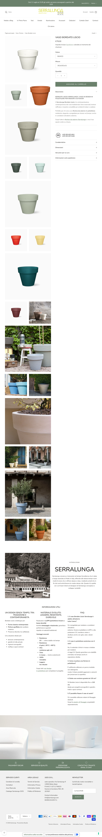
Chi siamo (51, 26)
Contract (95, 21)
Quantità (58, 71)
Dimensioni (59, 148)
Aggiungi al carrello (76, 84)
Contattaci (9, 785)
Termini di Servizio (34, 782)
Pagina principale (9, 33)
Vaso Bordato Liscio (30, 33)
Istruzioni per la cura (62, 153)
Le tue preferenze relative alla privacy (59, 834)
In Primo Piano (22, 21)
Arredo (39, 21)
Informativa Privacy (34, 785)
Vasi (32, 21)
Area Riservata (11, 788)
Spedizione (69, 45)
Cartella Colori (84, 21)
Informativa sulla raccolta (33, 834)
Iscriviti (78, 797)
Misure (57, 61)
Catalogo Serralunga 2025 (15, 791)
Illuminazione (50, 21)
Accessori (62, 21)
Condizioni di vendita (13, 782)
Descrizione (59, 92)
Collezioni (72, 21)
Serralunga (13, 823)
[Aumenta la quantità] (65, 75)
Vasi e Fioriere (19, 33)
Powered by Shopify (22, 823)
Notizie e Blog (8, 21)
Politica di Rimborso (34, 791)
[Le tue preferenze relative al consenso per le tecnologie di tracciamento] (98, 833)
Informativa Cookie (34, 788)
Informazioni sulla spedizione (65, 158)
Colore (57, 52)
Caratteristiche (60, 142)
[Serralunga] (51, 12)
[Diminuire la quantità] (57, 75)
